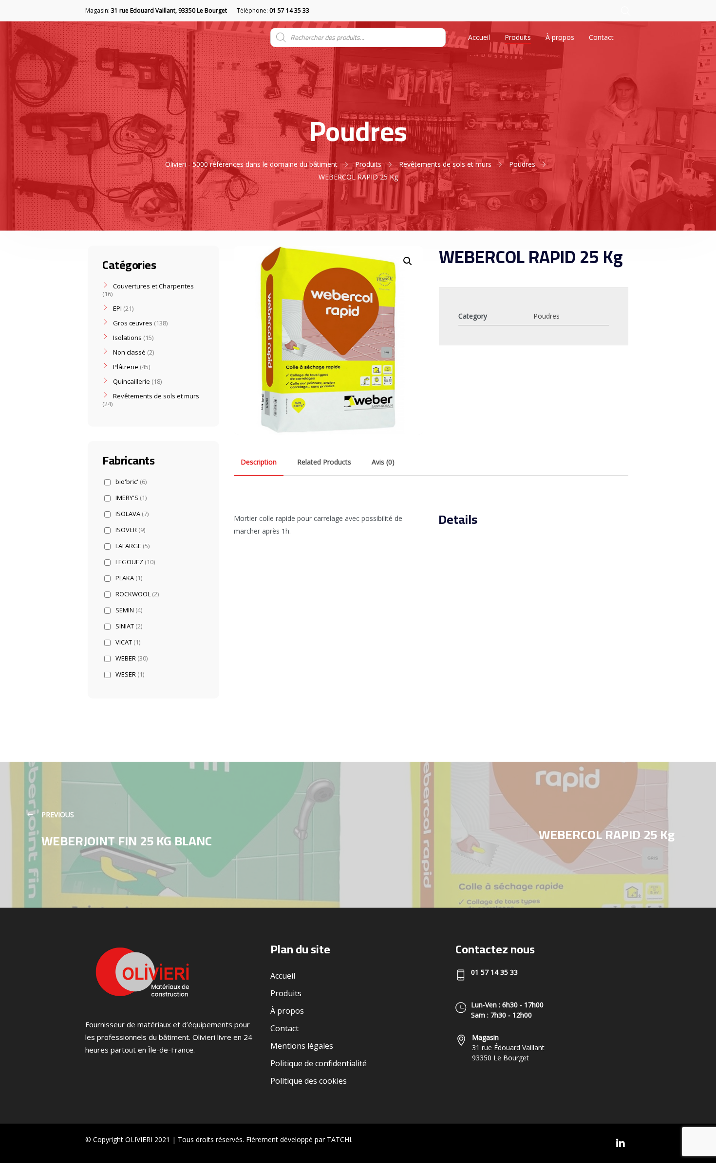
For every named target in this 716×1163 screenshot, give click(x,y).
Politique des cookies (308, 1080)
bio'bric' (131, 482)
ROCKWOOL (137, 594)
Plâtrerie (125, 367)
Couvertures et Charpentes (153, 286)
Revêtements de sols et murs (156, 396)
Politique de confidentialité (318, 1063)
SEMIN (128, 610)
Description (259, 461)
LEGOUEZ (135, 562)
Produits (518, 37)
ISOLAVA (132, 514)
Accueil (479, 37)
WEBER (131, 658)
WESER (129, 674)
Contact (601, 37)
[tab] (258, 462)
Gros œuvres (132, 323)
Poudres (546, 316)
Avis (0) (383, 461)
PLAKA (128, 578)
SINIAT (128, 626)
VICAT (127, 642)
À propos (560, 37)
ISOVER (130, 530)
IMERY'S (131, 498)
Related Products (324, 461)
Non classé (129, 352)
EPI (117, 308)
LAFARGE (132, 546)
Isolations (127, 337)
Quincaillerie (131, 381)
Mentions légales (301, 1045)
